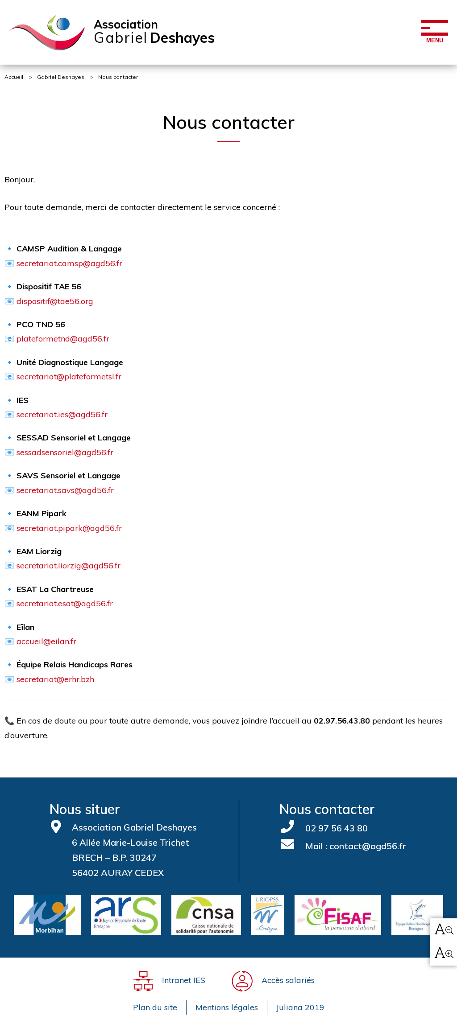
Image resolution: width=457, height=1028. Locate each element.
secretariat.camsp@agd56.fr (69, 263)
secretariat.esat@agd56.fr (65, 603)
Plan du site (155, 1007)
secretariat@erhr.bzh (55, 679)
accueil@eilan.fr (46, 641)
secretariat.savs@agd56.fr (65, 490)
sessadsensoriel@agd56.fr (65, 452)
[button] (443, 930)
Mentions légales (226, 1007)
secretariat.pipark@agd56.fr (69, 528)
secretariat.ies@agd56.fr (62, 414)
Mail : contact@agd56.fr (354, 845)
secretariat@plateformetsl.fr (69, 376)
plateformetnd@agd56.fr (63, 338)
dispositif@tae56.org (55, 301)
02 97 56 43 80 (335, 828)
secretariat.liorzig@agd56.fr (68, 565)
